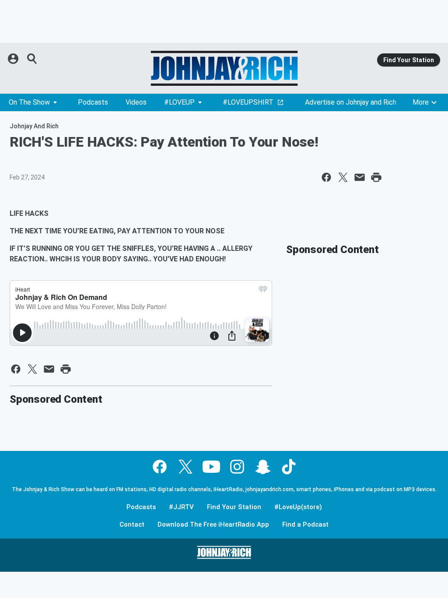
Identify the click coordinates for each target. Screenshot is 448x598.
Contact (131, 524)
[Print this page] (376, 177)
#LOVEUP (179, 102)
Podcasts (93, 102)
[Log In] (14, 58)
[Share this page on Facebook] (326, 177)
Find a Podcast (305, 524)
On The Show (29, 102)
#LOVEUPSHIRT (248, 102)
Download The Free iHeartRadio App (213, 524)
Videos (136, 102)
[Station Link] (224, 68)
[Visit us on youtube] (211, 466)
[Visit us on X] (185, 466)
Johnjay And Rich (34, 126)
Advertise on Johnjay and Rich (350, 102)
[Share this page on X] (343, 177)
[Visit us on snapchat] (263, 466)
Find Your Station (408, 59)
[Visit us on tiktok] (289, 466)
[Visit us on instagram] (237, 466)
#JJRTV (181, 507)
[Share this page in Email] (360, 177)
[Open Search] (32, 58)
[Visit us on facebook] (159, 466)
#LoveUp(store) (298, 507)
